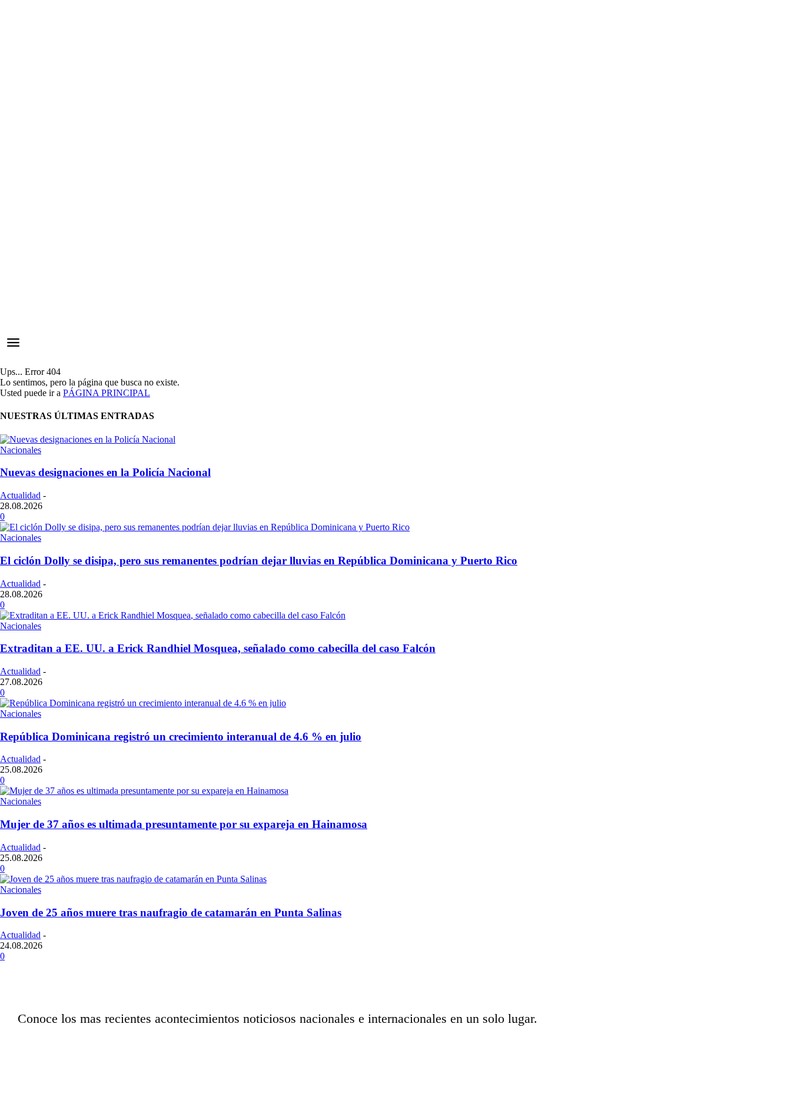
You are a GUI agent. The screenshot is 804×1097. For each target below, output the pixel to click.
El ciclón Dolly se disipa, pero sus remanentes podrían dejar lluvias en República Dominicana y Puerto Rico (258, 560)
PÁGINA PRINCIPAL (106, 393)
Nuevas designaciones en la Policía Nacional (105, 472)
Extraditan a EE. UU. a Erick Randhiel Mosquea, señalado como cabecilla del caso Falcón (218, 648)
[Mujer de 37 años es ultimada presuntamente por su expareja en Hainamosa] (144, 791)
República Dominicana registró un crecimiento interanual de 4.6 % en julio (180, 736)
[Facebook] (567, 1047)
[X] (625, 1047)
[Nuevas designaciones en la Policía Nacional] (87, 439)
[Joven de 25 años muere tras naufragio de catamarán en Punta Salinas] (133, 879)
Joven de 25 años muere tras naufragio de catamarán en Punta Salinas (170, 912)
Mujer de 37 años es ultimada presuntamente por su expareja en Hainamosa (183, 824)
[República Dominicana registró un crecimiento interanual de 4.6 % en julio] (143, 703)
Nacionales (20, 450)
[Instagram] (596, 1047)
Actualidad (20, 495)
